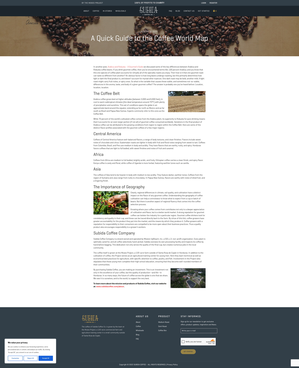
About (86, 11)
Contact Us (189, 11)
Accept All (45, 358)
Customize (15, 358)
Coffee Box (162, 330)
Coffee (96, 11)
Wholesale (121, 11)
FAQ (170, 11)
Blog (178, 11)
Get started (204, 11)
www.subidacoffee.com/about (110, 286)
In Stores (107, 11)
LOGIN (203, 3)
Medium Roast (163, 322)
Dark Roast (162, 326)
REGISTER (213, 3)
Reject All (30, 358)
